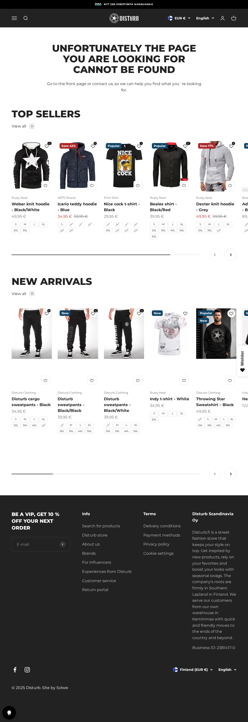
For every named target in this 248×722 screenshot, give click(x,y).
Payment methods (161, 535)
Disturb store (95, 535)
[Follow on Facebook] (15, 669)
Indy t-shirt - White (169, 399)
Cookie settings (158, 553)
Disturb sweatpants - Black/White (117, 405)
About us (91, 544)
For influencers (96, 562)
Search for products (101, 526)
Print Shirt (111, 198)
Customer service (99, 580)
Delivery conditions (162, 526)
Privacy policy (156, 544)
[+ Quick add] (45, 185)
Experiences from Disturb (107, 571)
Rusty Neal (19, 198)
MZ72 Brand (66, 198)
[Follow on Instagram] (27, 669)
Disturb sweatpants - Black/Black (71, 405)
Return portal (95, 589)
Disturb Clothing (24, 392)
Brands (89, 553)
